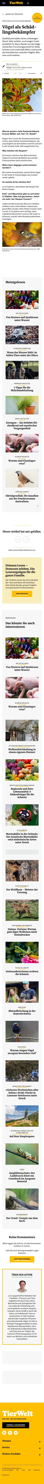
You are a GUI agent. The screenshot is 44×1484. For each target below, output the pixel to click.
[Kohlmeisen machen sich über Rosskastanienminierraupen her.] (22, 246)
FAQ (17, 1470)
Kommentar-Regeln (7, 1470)
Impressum (37, 1470)
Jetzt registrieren (22, 1259)
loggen (10, 1243)
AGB (29, 1470)
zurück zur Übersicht (14, 14)
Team (23, 1470)
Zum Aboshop (22, 594)
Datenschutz (5, 1475)
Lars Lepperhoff (13, 64)
